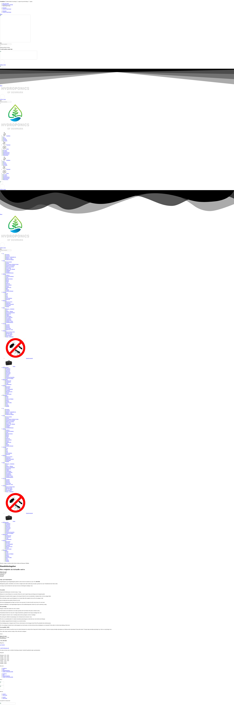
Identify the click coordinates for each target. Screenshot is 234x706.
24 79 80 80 (2, 644)
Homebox (8, 325)
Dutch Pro (8, 283)
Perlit (7, 297)
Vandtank (8, 271)
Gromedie (4, 292)
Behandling (8, 386)
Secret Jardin (8, 328)
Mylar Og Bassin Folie (10, 331)
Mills (7, 288)
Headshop (5, 395)
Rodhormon (8, 302)
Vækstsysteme (8, 394)
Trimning (7, 374)
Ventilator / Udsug (9, 321)
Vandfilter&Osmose (9, 272)
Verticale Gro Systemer (10, 265)
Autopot (7, 263)
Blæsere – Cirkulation (10, 308)
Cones (7, 397)
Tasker (14, 366)
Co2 (6, 310)
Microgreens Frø (9, 391)
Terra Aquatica (9, 284)
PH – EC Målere (9, 334)
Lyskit (7, 383)
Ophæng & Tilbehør (10, 259)
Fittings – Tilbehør (9, 311)
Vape (7, 403)
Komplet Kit (8, 382)
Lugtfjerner (8, 369)
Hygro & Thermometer (10, 312)
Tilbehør (7, 289)
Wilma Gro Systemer (10, 266)
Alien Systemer (9, 261)
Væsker (7, 405)
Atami (7, 277)
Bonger (7, 400)
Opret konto (4, 695)
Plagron (7, 286)
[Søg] (0, 45)
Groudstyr (4, 330)
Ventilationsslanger (9, 322)
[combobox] (5, 44)
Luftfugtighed (8, 316)
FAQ (3, 669)
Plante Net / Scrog (9, 329)
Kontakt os (4, 668)
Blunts (7, 396)
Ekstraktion (8, 368)
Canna (7, 282)
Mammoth (8, 327)
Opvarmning (8, 318)
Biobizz (7, 280)
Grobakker (8, 390)
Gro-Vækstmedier (9, 389)
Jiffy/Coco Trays (9, 301)
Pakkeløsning (5, 379)
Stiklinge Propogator (10, 304)
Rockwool (8, 299)
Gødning (4, 273)
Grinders (7, 401)
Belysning (8, 387)
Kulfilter (7, 315)
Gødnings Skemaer (9, 291)
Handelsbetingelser (6, 670)
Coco (7, 293)
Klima (3, 307)
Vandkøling (8, 270)
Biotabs (7, 281)
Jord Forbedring (9, 298)
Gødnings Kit (8, 287)
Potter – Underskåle (9, 336)
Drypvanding (8, 267)
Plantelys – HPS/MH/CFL (11, 257)
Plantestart (4, 300)
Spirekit (7, 392)
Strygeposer (8, 373)
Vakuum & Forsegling (10, 377)
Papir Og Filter (9, 402)
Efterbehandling (5, 367)
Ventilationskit (8, 319)
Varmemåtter (8, 305)
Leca (7, 295)
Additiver (8, 275)
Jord (6, 294)
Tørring (7, 376)
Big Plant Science (9, 278)
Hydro (3, 260)
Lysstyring (8, 255)
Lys (3, 253)
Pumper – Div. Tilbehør (10, 269)
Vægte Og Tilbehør (9, 378)
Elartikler (7, 254)
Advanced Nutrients (10, 276)
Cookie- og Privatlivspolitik (7, 671)
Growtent (8, 324)
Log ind (3, 693)
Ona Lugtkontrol (9, 317)
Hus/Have (4, 385)
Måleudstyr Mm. (9, 333)
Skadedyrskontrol (29, 358)
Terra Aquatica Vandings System (12, 264)
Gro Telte (4, 323)
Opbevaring (8, 372)
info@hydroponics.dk (4, 648)
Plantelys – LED (9, 258)
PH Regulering (9, 335)
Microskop (8, 371)
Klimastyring (8, 313)
